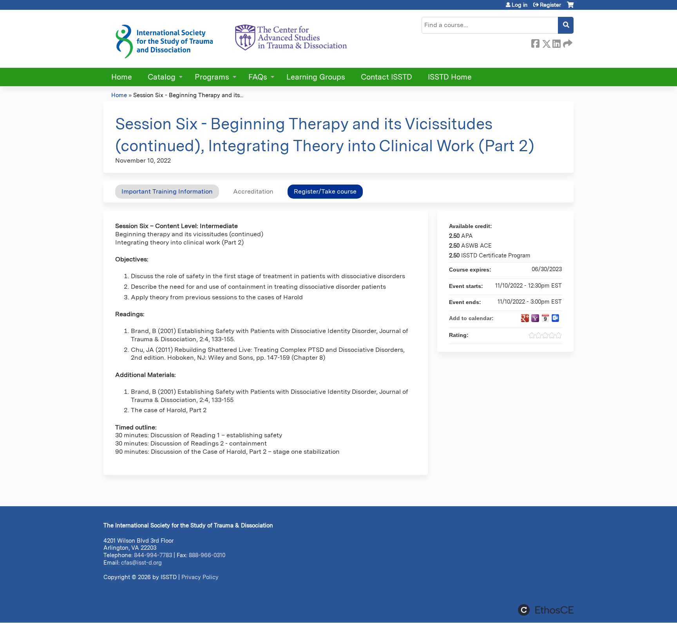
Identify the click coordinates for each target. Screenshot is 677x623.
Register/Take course (325, 191)
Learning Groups (315, 76)
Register (550, 4)
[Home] (230, 39)
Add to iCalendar (545, 318)
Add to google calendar (525, 318)
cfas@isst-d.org (141, 562)
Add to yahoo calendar (535, 318)
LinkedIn (556, 42)
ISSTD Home (450, 76)
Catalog (162, 76)
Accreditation (253, 191)
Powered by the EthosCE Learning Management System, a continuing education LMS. (546, 610)
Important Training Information (167, 191)
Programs (212, 76)
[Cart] (570, 7)
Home (121, 76)
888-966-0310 (207, 555)
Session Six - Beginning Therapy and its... (188, 95)
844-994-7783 (153, 555)
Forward (567, 42)
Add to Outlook (555, 318)
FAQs (257, 76)
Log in (519, 4)
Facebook (535, 42)
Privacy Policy (200, 577)
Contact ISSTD (386, 76)
